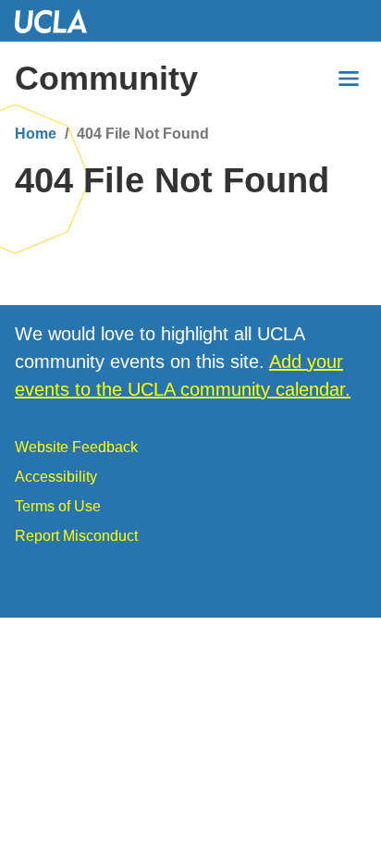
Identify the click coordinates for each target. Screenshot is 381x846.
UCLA (59, 21)
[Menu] (348, 78)
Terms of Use (58, 506)
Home (35, 133)
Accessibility (56, 476)
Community (106, 78)
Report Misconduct (76, 536)
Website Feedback (76, 447)
